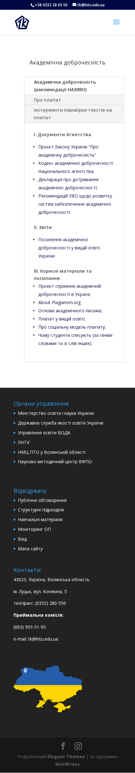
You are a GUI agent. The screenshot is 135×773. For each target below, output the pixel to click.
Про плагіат (47, 100)
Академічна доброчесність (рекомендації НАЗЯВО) (65, 85)
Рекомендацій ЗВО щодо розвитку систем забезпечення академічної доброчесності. (75, 204)
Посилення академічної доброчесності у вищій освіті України (69, 247)
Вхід (22, 539)
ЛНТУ (24, 442)
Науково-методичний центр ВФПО (55, 461)
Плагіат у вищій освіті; (61, 319)
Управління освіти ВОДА (44, 433)
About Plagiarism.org (59, 302)
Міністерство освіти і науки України (56, 413)
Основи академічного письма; (70, 311)
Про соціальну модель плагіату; (72, 327)
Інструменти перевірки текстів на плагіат (73, 113)
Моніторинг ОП (34, 529)
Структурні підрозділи (41, 510)
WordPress (67, 764)
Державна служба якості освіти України (60, 423)
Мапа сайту (30, 549)
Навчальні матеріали (40, 519)
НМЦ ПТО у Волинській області (51, 452)
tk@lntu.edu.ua (43, 639)
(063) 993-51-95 (30, 627)
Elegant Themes (66, 756)
